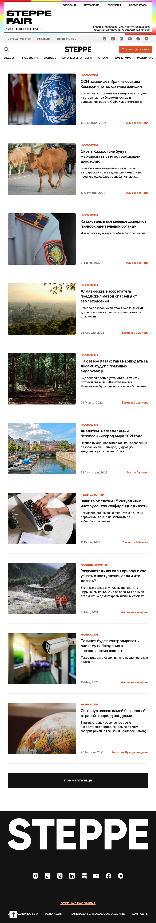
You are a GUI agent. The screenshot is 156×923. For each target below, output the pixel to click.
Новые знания (94, 564)
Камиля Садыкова (135, 332)
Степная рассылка (78, 903)
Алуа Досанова (137, 123)
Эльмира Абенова (135, 542)
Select (10, 57)
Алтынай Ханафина (134, 612)
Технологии (93, 494)
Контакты (140, 913)
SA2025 (50, 57)
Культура (123, 57)
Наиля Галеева (137, 472)
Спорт (103, 57)
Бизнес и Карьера (77, 57)
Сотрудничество (19, 38)
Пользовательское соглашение (97, 913)
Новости (29, 57)
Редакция (44, 38)
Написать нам (66, 38)
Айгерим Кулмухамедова (130, 752)
